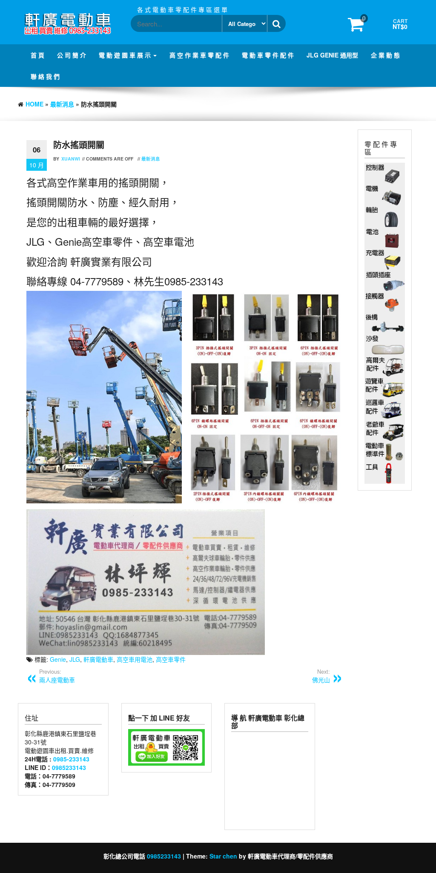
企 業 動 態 (385, 55)
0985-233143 (71, 759)
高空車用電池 (134, 659)
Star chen (223, 856)
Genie (58, 659)
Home (34, 104)
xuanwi (70, 158)
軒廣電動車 (98, 659)
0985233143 (69, 767)
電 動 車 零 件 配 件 (268, 55)
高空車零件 (171, 659)
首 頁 (37, 55)
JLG (74, 659)
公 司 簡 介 (71, 55)
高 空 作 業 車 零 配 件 (199, 55)
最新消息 (62, 104)
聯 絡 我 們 (45, 76)
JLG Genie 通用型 (332, 55)
